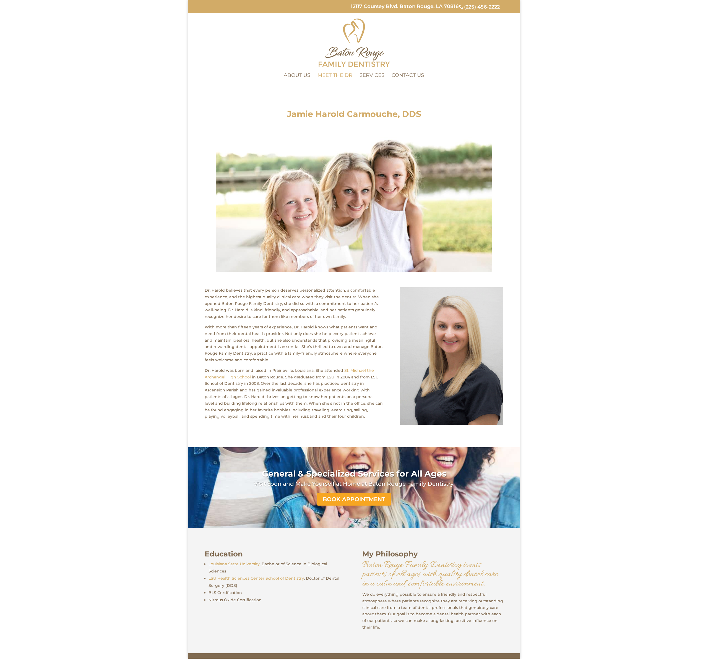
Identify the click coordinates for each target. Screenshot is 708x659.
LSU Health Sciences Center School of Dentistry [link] (256, 578)
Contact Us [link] (408, 75)
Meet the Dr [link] (334, 75)
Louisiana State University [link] (234, 563)
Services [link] (372, 75)
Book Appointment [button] (354, 499)
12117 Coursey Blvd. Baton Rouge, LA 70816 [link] (405, 6)
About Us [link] (297, 75)
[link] (354, 42)
